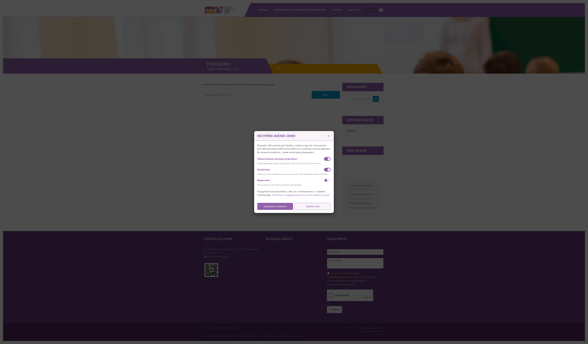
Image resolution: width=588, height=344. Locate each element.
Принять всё (312, 206)
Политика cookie (320, 195)
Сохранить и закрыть (275, 206)
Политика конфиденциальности (290, 195)
